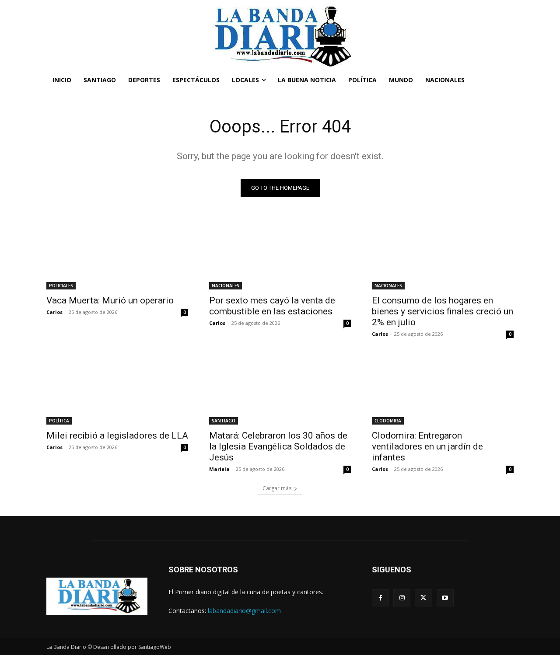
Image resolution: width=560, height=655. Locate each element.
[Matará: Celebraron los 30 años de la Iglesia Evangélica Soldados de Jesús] (280, 389)
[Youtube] (445, 597)
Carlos (54, 312)
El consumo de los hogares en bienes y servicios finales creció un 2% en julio (442, 311)
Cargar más (276, 488)
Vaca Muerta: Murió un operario (110, 300)
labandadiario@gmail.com (244, 610)
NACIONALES (225, 285)
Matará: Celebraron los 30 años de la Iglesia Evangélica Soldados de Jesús (278, 446)
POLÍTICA (59, 421)
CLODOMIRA (387, 421)
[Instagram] (401, 597)
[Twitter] (423, 597)
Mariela (219, 469)
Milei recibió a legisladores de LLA (117, 435)
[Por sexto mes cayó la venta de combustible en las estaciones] (280, 254)
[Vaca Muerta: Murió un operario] (117, 254)
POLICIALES (61, 285)
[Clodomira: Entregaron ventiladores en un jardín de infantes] (443, 389)
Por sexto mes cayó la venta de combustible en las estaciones (272, 306)
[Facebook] (380, 597)
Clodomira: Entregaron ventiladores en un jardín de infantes (427, 446)
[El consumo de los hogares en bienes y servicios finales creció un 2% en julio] (443, 254)
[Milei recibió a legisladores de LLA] (117, 389)
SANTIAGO (223, 421)
